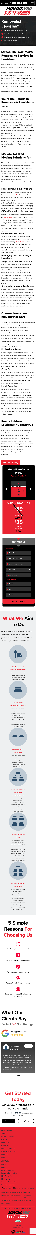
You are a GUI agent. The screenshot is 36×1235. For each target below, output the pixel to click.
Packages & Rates (7, 1132)
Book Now (5, 1138)
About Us (4, 1129)
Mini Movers (5, 1174)
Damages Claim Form (8, 1146)
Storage (4, 1162)
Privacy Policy (18, 1220)
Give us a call (9, 1116)
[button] (6, 489)
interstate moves (20, 242)
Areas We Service (7, 1165)
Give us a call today (10, 463)
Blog (3, 1152)
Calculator (5, 1135)
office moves (8, 217)
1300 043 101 (18, 3)
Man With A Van (6, 1171)
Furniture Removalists (9, 1168)
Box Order (4, 1149)
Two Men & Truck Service (10, 1177)
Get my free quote (26, 1116)
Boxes (3, 1159)
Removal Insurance (8, 1144)
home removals (12, 195)
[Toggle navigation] (32, 3)
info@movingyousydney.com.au (24, 1183)
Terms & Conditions (18, 1222)
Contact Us (5, 1141)
